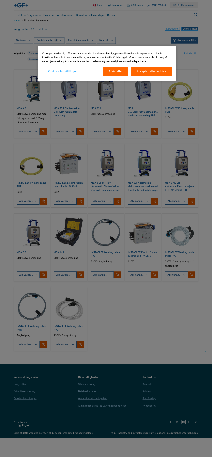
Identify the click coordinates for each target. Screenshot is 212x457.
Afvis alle (115, 71)
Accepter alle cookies (151, 71)
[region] (107, 63)
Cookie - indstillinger (62, 71)
